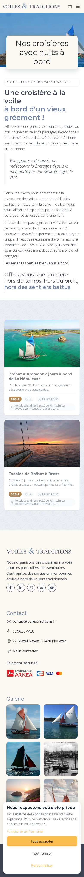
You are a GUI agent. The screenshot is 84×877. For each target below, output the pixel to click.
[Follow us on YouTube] (41, 588)
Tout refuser (42, 853)
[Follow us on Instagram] (31, 588)
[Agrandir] (35, 710)
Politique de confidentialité (25, 831)
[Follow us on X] (21, 588)
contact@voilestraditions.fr (34, 621)
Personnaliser (42, 865)
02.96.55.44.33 (24, 631)
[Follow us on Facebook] (10, 588)
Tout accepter (42, 841)
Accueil (12, 82)
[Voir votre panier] (70, 6)
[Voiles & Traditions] (31, 6)
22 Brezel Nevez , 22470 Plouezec (39, 641)
